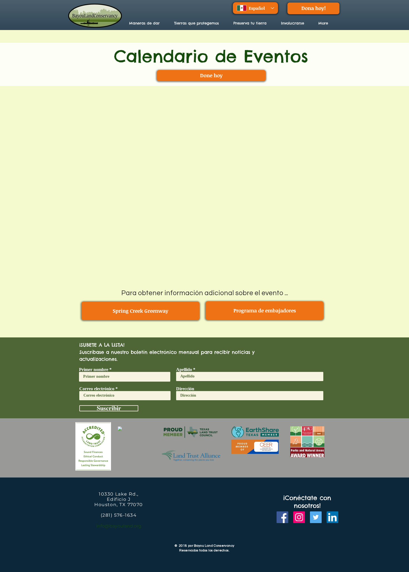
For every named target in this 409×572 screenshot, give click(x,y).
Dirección (185, 389)
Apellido (184, 369)
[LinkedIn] (332, 517)
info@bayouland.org (118, 526)
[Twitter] (316, 517)
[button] (199, 23)
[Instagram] (299, 517)
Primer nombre (93, 369)
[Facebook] (282, 517)
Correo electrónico (96, 389)
